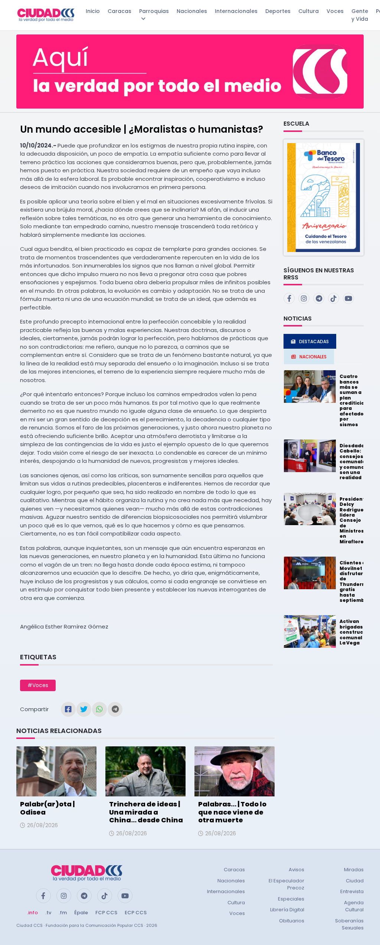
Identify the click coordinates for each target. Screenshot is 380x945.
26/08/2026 (42, 825)
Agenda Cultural (354, 906)
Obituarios (291, 920)
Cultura (308, 11)
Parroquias (154, 11)
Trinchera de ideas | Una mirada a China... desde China (146, 812)
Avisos (296, 869)
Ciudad (355, 880)
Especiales (291, 898)
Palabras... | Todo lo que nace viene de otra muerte (232, 812)
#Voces (37, 685)
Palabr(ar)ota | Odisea (47, 808)
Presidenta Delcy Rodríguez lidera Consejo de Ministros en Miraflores (354, 520)
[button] (324, 197)
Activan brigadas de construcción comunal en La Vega (357, 632)
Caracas (119, 11)
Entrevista (352, 891)
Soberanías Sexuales (349, 924)
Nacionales (192, 11)
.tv (48, 912)
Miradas (354, 869)
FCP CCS (106, 912)
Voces (335, 11)
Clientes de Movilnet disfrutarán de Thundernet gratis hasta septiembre (355, 581)
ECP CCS (136, 912)
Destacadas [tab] (314, 341)
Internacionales (236, 11)
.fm (63, 912)
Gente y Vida (359, 15)
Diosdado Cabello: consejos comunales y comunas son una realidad (354, 461)
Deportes (278, 11)
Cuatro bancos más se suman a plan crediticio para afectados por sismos (353, 400)
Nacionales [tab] (313, 357)
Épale (81, 912)
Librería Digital (287, 909)
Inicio (93, 11)
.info (32, 912)
